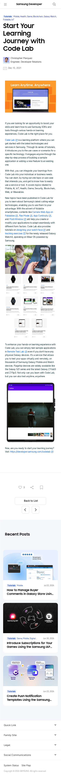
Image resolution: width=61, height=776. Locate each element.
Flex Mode (24, 215)
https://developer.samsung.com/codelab (30, 451)
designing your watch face (29, 230)
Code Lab (10, 140)
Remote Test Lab (15, 351)
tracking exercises (14, 233)
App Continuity (40, 215)
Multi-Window (16, 219)
